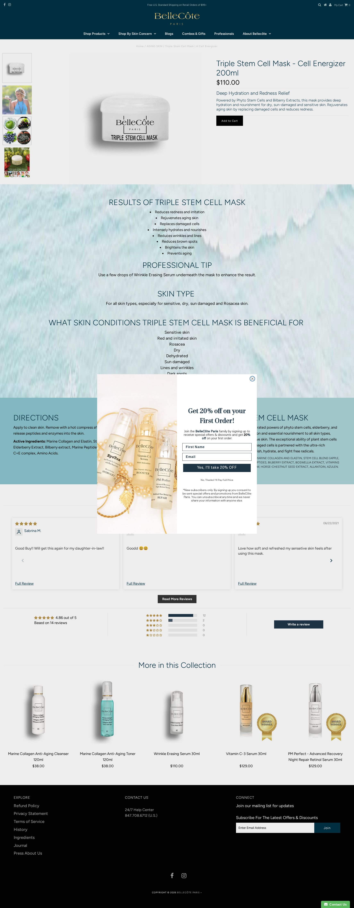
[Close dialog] (252, 378)
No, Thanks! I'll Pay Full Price (217, 480)
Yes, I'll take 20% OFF (217, 468)
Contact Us (337, 904)
